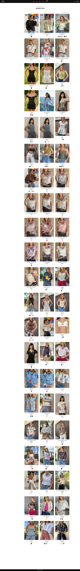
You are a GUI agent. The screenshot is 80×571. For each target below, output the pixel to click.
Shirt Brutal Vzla (46, 413)
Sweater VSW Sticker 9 (31, 33)
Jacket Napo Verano (47, 516)
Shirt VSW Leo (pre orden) (31, 287)
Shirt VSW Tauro (62, 213)
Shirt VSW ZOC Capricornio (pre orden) (47, 188)
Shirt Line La (47, 565)
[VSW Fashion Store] (3, 1)
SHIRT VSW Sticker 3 (31, 364)
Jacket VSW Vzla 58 (47, 287)
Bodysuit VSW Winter (62, 33)
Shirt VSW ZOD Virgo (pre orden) (62, 262)
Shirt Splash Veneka (62, 415)
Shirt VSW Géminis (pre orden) (31, 262)
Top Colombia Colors (47, 58)
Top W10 (47, 490)
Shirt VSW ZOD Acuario (46, 213)
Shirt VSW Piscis (62, 188)
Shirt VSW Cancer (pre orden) (62, 237)
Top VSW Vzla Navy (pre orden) (62, 440)
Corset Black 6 (31, 85)
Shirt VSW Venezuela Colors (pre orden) (62, 490)
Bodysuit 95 (47, 139)
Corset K (62, 312)
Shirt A (47, 440)
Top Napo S (31, 312)
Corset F (47, 312)
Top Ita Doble (62, 516)
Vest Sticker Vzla (31, 413)
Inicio (38, 6)
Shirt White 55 (31, 565)
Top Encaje (31, 516)
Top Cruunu (62, 334)
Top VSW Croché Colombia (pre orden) (31, 58)
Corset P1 (46, 85)
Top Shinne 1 (31, 163)
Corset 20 (31, 112)
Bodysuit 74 (31, 139)
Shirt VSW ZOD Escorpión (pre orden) (31, 213)
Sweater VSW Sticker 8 (46, 33)
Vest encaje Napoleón (62, 565)
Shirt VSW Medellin (62, 112)
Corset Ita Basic (62, 163)
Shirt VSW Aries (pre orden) (47, 237)
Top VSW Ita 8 (47, 163)
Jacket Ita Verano (31, 188)
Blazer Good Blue (46, 112)
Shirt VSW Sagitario (47, 262)
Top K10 (31, 337)
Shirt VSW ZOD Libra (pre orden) (31, 237)
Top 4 (31, 490)
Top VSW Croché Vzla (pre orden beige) (62, 58)
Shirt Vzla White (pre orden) (31, 440)
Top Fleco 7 (62, 83)
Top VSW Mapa (47, 337)
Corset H (62, 287)
